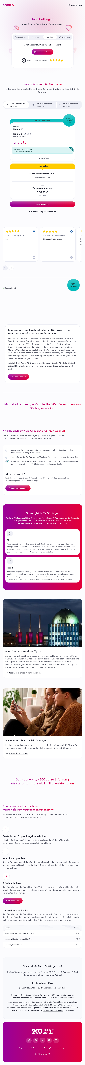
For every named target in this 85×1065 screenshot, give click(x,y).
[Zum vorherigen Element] (5, 267)
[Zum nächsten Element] (11, 267)
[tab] (20, 37)
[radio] (16, 104)
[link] (75, 5)
